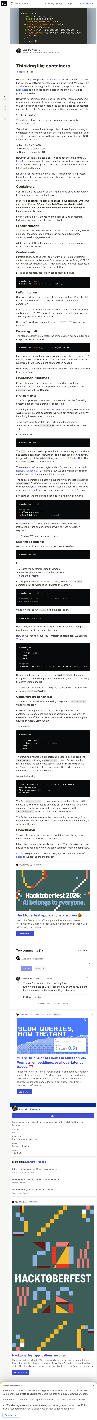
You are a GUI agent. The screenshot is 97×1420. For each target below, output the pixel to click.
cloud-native (58, 86)
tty (71, 490)
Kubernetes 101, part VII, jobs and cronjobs (32, 1191)
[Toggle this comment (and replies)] (18, 983)
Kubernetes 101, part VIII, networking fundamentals (36, 1181)
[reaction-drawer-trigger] (5, 97)
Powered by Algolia (52, 4)
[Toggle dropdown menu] (88, 865)
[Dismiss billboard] (93, 1385)
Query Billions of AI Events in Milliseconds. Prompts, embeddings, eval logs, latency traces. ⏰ (52, 1062)
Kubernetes (22, 89)
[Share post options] (5, 135)
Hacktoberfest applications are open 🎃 (49, 915)
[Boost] (5, 126)
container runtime (25, 386)
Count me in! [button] (11, 1415)
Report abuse (62, 1003)
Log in (70, 3)
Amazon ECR (33, 470)
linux (30, 71)
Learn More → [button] (25, 933)
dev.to (59, 52)
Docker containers (56, 79)
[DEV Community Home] (4, 3)
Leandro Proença (31, 50)
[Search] (12, 3)
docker (21, 71)
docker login (57, 474)
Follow (53, 1116)
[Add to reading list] (5, 117)
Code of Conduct (45, 1003)
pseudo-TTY (33, 490)
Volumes (20, 639)
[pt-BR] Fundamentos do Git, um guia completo (35, 1170)
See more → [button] (24, 1092)
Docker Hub (76, 458)
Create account (85, 3)
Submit (26, 968)
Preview (40, 968)
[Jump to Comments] (5, 107)
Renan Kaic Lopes (32, 978)
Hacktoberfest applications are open (39, 1355)
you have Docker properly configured (52, 409)
